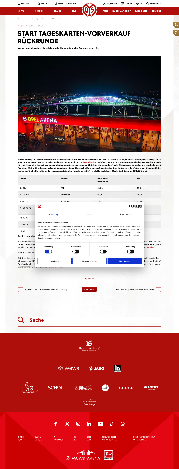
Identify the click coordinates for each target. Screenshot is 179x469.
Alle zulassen (124, 261)
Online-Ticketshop (88, 162)
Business (112, 3)
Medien (75, 438)
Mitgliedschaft (67, 3)
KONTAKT (88, 438)
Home (20, 19)
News (21, 11)
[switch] (75, 251)
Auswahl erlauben (89, 261)
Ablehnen (54, 261)
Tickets (25, 3)
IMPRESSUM (21, 438)
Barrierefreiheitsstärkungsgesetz (144, 438)
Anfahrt (150, 247)
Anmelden (155, 3)
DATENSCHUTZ (38, 438)
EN (141, 3)
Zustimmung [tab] (53, 214)
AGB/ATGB (59, 440)
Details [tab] (90, 214)
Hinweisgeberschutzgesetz (109, 438)
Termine (156, 11)
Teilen (91, 279)
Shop (44, 3)
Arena (128, 3)
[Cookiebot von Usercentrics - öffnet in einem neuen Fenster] (131, 206)
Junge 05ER (141, 11)
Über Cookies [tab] (126, 214)
